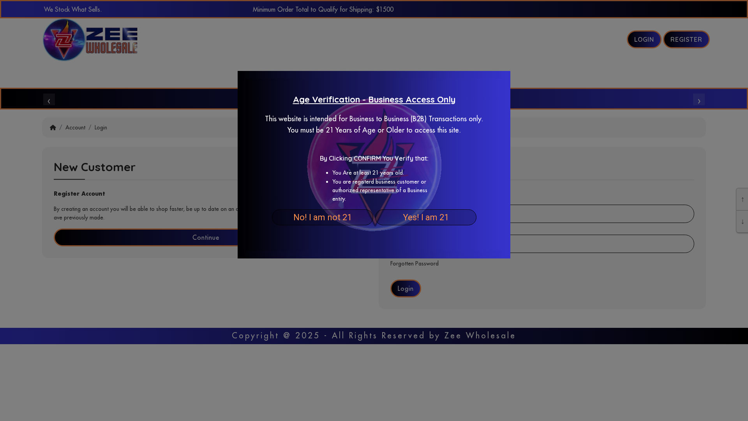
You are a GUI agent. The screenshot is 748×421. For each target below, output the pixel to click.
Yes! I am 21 (426, 217)
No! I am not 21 (322, 217)
